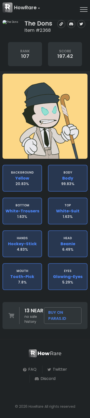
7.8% (22, 277)
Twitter (59, 369)
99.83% (67, 178)
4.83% (22, 244)
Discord (48, 378)
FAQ (31, 369)
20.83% (22, 178)
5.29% (67, 277)
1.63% (22, 211)
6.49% (67, 244)
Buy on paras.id (57, 315)
